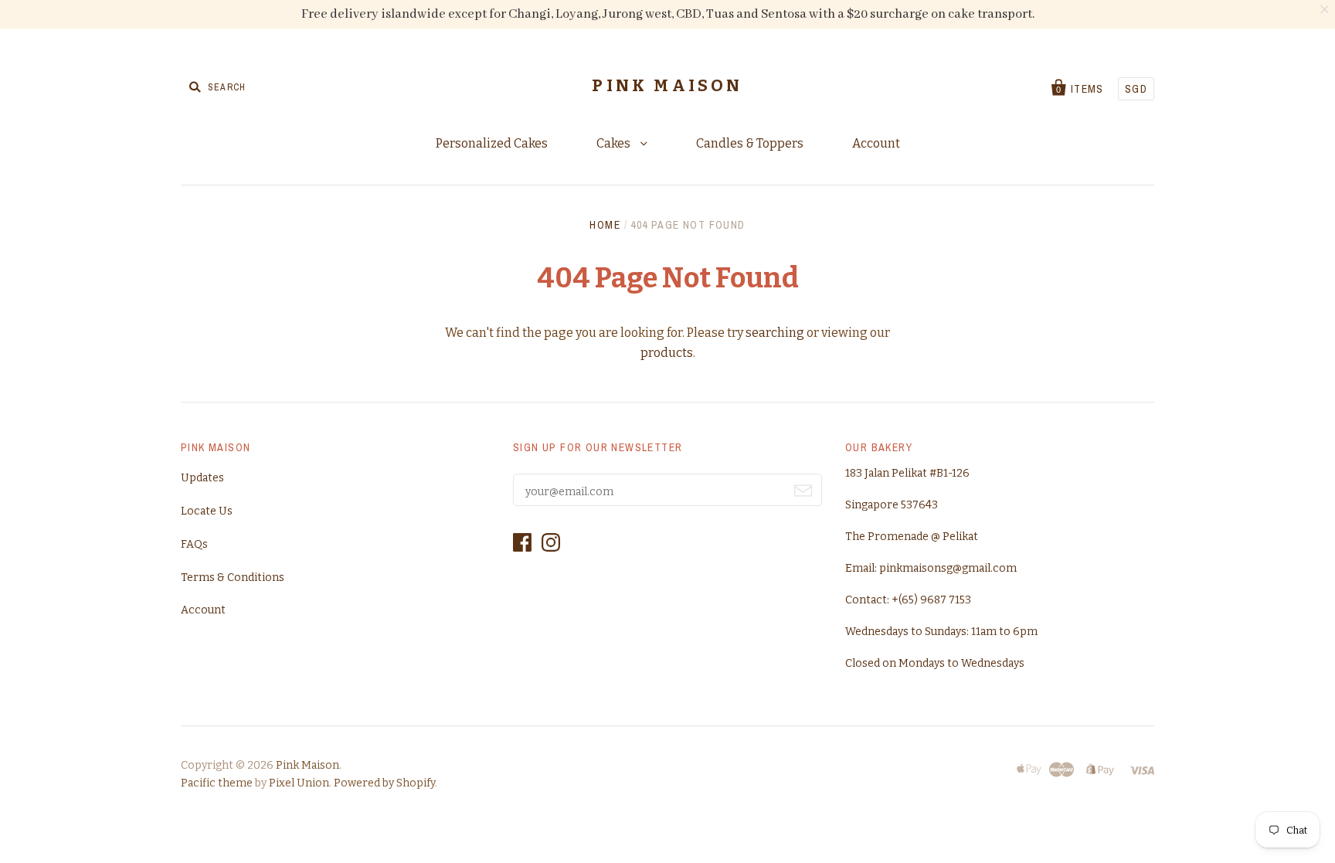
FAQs (194, 544)
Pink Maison (667, 86)
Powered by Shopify (384, 783)
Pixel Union (299, 783)
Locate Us (207, 511)
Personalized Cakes (492, 143)
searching (775, 332)
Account (876, 143)
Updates (202, 477)
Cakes (614, 143)
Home (604, 225)
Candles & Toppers (749, 143)
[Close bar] (1325, 9)
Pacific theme (217, 783)
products (666, 352)
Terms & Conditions (232, 577)
